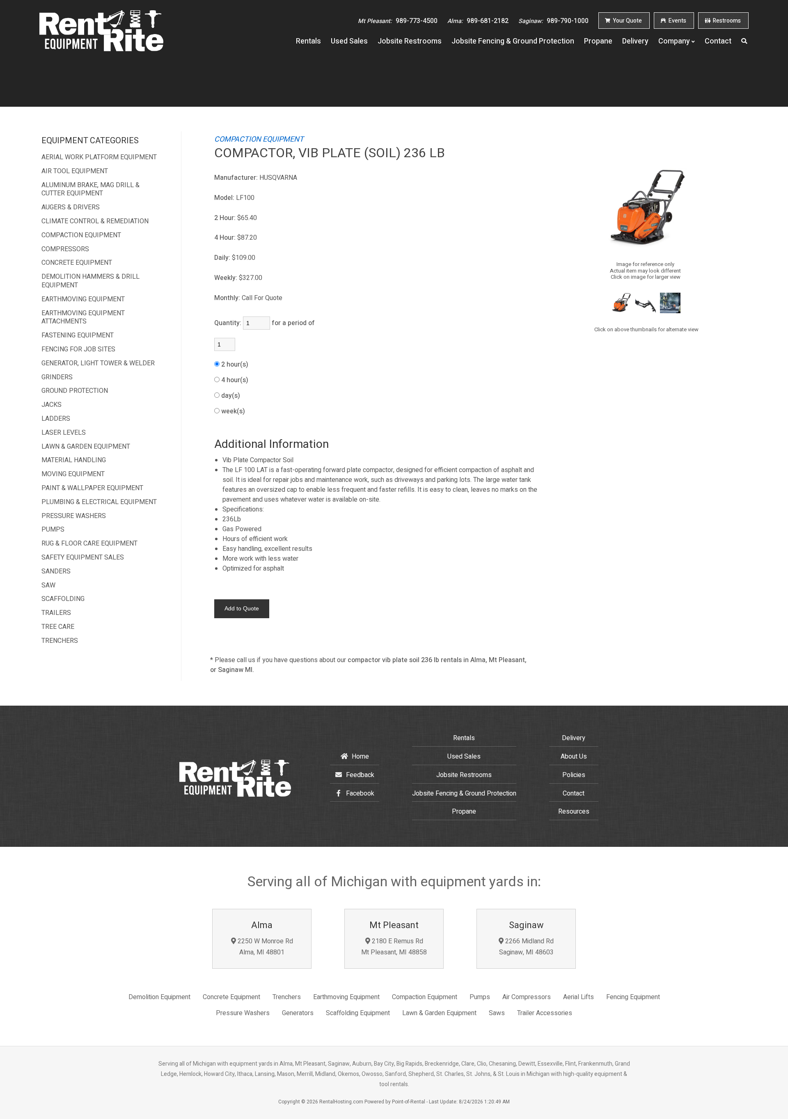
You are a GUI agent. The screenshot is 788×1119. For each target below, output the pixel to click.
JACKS (51, 405)
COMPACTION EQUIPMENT (81, 235)
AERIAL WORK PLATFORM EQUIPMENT (99, 157)
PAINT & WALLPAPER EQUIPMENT (92, 488)
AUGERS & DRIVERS (70, 207)
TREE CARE (57, 627)
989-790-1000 (553, 21)
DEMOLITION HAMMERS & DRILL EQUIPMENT (90, 281)
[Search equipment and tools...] (745, 41)
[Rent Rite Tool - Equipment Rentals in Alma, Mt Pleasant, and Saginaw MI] (101, 49)
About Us (574, 756)
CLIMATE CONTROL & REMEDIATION (95, 221)
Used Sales (349, 41)
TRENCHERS (59, 641)
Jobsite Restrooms (410, 41)
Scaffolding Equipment (358, 1013)
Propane (598, 41)
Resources (573, 811)
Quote (627, 20)
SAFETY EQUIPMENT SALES (82, 557)
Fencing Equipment (633, 997)
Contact (718, 41)
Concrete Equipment (231, 997)
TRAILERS (56, 613)
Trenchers (287, 997)
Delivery (635, 41)
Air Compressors (526, 997)
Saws (497, 1013)
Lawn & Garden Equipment (439, 1013)
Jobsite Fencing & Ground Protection (512, 41)
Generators (298, 1013)
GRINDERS (57, 377)
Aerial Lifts (578, 997)
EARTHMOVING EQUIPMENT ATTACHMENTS (83, 317)
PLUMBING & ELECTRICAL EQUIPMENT (99, 502)
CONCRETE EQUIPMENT (76, 263)
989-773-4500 (398, 21)
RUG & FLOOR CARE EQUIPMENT (89, 543)
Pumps (480, 997)
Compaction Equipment (424, 997)
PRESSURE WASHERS (73, 516)
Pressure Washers (243, 1013)
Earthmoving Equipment (346, 997)
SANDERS (56, 571)
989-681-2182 (478, 21)
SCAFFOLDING (63, 599)
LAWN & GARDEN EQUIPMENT (85, 447)
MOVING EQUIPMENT (73, 474)
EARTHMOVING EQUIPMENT (83, 299)
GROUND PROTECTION (74, 391)
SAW (48, 585)
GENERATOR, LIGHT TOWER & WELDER (98, 363)
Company (674, 41)
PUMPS (52, 529)
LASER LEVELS (63, 433)
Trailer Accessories (544, 1013)
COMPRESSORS (65, 249)
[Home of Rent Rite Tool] (235, 795)
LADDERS (55, 419)
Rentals (308, 41)
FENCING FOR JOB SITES (78, 349)
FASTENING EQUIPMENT (77, 335)
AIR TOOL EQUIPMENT (74, 171)
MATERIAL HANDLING (73, 460)
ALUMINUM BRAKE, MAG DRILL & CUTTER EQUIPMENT (90, 189)
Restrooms (726, 20)
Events (676, 20)
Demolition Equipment (159, 997)
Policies (573, 775)
